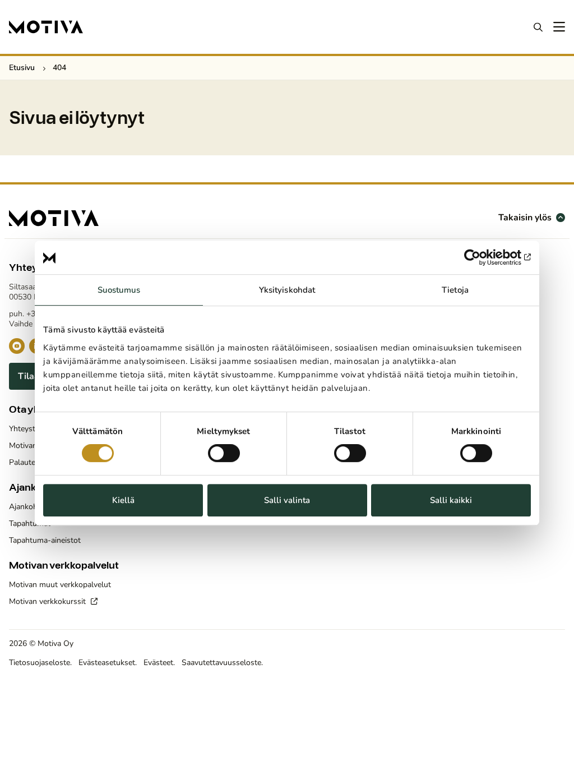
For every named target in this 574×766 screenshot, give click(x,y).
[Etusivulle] (46, 27)
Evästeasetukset (106, 662)
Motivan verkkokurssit (48, 601)
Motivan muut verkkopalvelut (60, 584)
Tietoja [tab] (455, 290)
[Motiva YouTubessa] (17, 346)
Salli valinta (287, 500)
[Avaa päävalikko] (558, 27)
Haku (538, 27)
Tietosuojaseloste (39, 662)
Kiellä (123, 500)
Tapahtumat (29, 523)
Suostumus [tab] (119, 290)
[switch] (224, 453)
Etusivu (22, 67)
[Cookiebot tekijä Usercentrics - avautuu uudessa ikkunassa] (482, 257)
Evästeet (158, 662)
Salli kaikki (451, 500)
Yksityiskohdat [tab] (287, 290)
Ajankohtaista (33, 506)
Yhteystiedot (31, 428)
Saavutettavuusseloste (221, 662)
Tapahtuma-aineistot (45, 540)
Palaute (22, 462)
